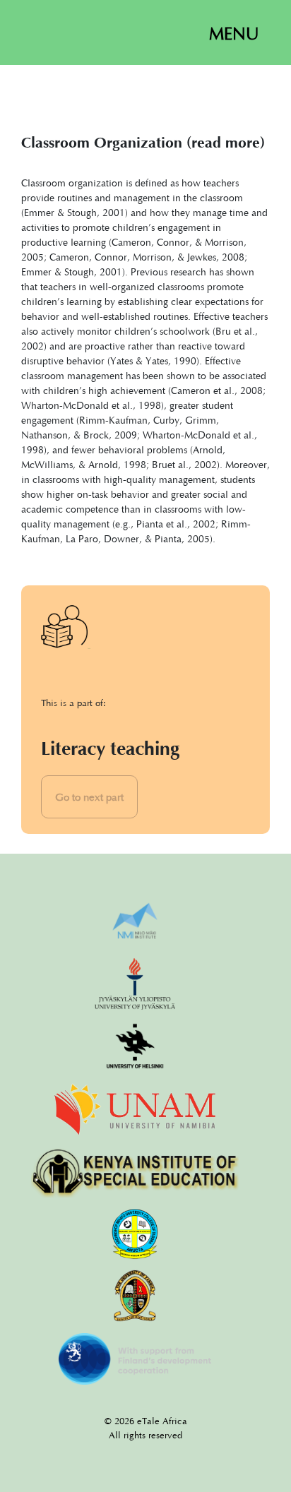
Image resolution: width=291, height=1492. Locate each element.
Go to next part (89, 796)
